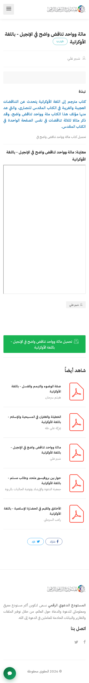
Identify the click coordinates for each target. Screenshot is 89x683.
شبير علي (74, 58)
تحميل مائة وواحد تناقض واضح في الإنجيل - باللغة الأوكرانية (42, 344)
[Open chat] (9, 673)
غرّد (34, 541)
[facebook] (84, 642)
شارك (53, 541)
